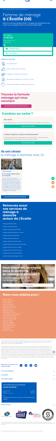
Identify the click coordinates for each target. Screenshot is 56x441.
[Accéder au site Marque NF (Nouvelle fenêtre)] (8, 414)
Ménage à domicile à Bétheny (10, 226)
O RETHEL (8, 37)
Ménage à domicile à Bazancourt (11, 238)
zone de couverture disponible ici (23, 342)
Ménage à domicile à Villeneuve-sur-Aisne (13, 232)
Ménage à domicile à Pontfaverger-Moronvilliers (14, 244)
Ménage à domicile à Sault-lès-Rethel (12, 241)
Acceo (5, 399)
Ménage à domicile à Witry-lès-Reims (12, 229)
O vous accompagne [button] (7, 371)
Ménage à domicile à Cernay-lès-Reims (12, 253)
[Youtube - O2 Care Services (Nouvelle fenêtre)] (35, 365)
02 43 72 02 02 (19, 343)
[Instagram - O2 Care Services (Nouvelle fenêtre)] (26, 365)
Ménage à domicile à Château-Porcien (12, 250)
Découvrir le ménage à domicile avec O (16, 106)
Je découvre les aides (28, 142)
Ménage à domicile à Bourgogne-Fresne (12, 256)
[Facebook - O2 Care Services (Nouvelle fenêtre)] (21, 365)
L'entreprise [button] (4, 375)
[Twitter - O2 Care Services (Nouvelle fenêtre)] (31, 365)
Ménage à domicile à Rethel (9, 223)
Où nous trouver (6, 404)
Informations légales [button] (7, 379)
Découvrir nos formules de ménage (15, 197)
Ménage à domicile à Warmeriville (11, 235)
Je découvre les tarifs (28, 126)
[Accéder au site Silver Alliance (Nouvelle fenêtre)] (48, 414)
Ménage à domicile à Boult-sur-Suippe (12, 247)
